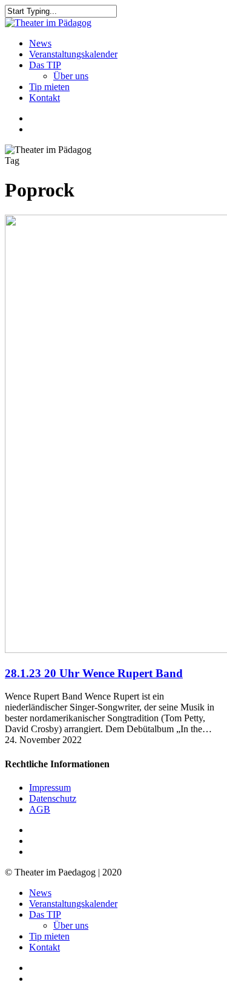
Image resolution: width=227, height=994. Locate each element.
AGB (39, 809)
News (40, 893)
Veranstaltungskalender (73, 903)
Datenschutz (52, 798)
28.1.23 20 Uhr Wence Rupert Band (94, 673)
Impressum (50, 787)
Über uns (70, 925)
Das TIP (45, 914)
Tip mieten (49, 936)
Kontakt (44, 947)
